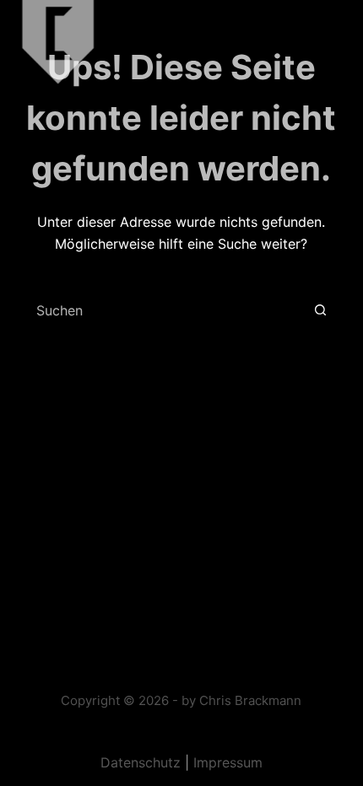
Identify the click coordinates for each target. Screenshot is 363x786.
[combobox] (162, 310)
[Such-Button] (320, 310)
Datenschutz (140, 762)
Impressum (228, 762)
